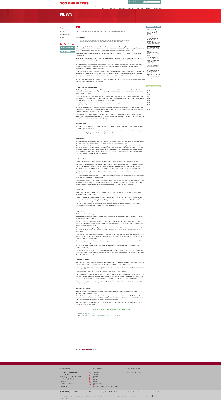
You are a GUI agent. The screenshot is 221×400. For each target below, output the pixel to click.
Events (62, 31)
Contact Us (63, 386)
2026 (148, 89)
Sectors (122, 8)
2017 (148, 106)
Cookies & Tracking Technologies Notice (105, 386)
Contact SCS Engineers (135, 1)
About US (96, 372)
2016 (148, 108)
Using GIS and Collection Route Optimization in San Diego (104, 315)
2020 (148, 100)
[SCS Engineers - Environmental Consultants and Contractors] (74, 4)
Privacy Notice (64, 398)
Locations (131, 8)
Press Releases (65, 34)
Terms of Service (131, 396)
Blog (61, 28)
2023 (148, 94)
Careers (140, 8)
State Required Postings (134, 372)
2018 (148, 104)
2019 (148, 102)
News (148, 8)
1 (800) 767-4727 (65, 381)
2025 (148, 91)
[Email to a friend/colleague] (61, 44)
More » (157, 36)
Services (113, 8)
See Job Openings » (66, 51)
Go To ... (97, 7)
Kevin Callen (105, 66)
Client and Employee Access (102, 385)
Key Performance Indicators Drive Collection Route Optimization (101, 31)
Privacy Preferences (139, 392)
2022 (148, 96)
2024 (148, 93)
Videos (62, 37)
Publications (157, 8)
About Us (104, 8)
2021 (148, 98)
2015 (148, 110)
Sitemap (155, 396)
